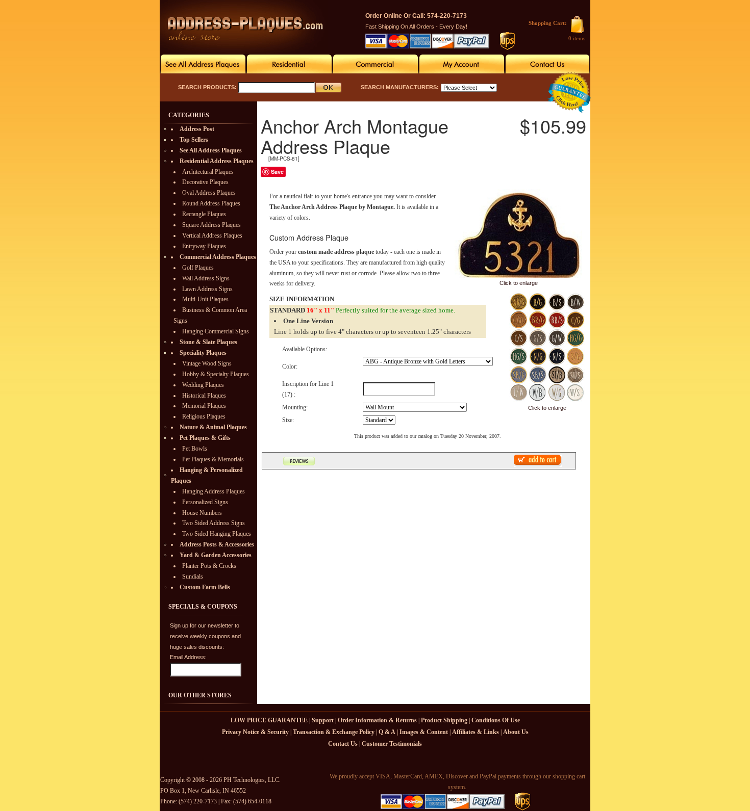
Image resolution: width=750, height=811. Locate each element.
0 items (576, 38)
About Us (516, 732)
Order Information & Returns (377, 720)
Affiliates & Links (475, 732)
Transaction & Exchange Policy (333, 732)
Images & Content (423, 732)
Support (323, 720)
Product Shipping (444, 720)
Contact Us (343, 743)
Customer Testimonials (392, 743)
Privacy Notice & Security (255, 732)
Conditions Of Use (495, 720)
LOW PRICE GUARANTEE (269, 720)
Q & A (387, 732)
